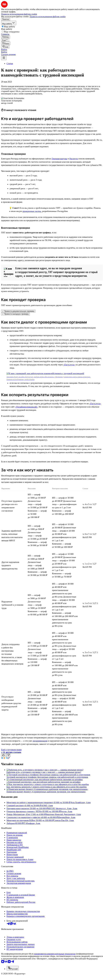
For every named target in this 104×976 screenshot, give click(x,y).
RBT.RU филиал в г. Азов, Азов (62, 808)
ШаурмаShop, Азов (66, 817)
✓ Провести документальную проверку (18, 311)
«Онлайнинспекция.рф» (26, 407)
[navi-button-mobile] (3, 58)
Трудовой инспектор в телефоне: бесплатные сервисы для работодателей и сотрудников (47, 777)
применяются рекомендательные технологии (55, 954)
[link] (5, 43)
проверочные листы (31, 211)
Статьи (9, 63)
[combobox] (12, 968)
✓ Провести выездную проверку (15, 314)
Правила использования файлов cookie (48, 16)
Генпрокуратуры (59, 158)
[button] (4, 49)
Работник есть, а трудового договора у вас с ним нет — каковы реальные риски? (43, 772)
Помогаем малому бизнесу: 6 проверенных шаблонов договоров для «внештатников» (46, 792)
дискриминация (39, 741)
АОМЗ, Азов (47, 805)
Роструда (73, 158)
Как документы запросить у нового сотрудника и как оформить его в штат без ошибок (46, 787)
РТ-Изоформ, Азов (31, 823)
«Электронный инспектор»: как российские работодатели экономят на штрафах (43, 782)
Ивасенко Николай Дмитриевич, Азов (63, 814)
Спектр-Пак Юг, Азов (64, 820)
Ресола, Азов (66, 811)
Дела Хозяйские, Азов (80, 802)
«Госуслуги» (69, 364)
